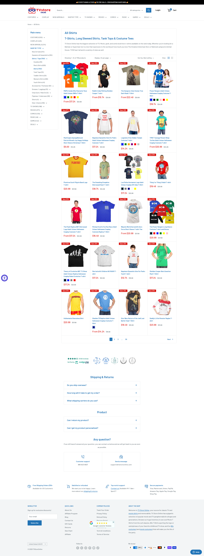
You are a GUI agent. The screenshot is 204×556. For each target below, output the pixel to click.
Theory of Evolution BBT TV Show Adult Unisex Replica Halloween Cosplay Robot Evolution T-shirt (75, 273)
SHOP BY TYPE (73, 17)
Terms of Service (103, 534)
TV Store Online (143, 510)
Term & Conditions (103, 531)
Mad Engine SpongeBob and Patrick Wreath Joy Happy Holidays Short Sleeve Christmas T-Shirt (76, 140)
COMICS (113, 17)
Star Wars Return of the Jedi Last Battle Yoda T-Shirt (132, 319)
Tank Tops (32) (39, 72)
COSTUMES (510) (36, 37)
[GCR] (91, 523)
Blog (66, 517)
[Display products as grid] (169, 58)
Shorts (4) (35, 99)
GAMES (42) (34, 121)
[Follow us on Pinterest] (89, 547)
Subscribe (34, 523)
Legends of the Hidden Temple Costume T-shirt (131, 139)
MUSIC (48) (34, 117)
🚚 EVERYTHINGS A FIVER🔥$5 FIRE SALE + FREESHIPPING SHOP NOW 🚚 (102, 2)
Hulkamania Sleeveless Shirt (74, 318)
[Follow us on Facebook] (77, 547)
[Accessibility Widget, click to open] (4, 278)
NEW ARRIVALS (58, 17)
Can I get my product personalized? (82, 428)
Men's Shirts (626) (40, 65)
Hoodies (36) (38, 62)
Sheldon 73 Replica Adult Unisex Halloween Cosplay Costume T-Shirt (103, 320)
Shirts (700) (38, 69)
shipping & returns (91, 491)
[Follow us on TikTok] (97, 547)
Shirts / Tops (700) (38, 58)
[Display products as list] (172, 58)
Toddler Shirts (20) (40, 75)
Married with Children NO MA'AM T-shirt (104, 272)
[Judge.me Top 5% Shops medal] (123, 360)
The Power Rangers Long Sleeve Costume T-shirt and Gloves (161, 228)
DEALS (146, 17)
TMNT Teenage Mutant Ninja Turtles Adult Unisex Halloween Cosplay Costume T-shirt (161, 140)
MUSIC (124, 17)
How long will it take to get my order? (83, 393)
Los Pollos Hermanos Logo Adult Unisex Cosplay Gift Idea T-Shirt (132, 183)
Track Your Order (103, 510)
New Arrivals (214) (38, 52)
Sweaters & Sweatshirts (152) (42, 55)
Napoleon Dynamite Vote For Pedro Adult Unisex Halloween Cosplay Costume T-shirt (104, 140)
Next (169, 339)
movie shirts (133, 513)
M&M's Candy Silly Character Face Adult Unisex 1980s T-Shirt (75, 92)
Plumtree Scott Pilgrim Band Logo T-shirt (75, 183)
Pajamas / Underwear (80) (41, 96)
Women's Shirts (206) (41, 79)
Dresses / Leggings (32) (40, 89)
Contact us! (115, 488)
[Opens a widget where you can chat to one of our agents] (196, 552)
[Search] (148, 10)
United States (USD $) (35, 544)
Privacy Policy (102, 513)
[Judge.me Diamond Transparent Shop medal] (97, 360)
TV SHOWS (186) (36, 106)
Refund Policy (102, 517)
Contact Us (69, 520)
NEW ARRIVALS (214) (38, 45)
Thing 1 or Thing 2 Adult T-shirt (160, 182)
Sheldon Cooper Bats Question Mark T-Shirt (160, 272)
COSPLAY (45, 17)
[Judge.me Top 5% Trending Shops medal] (132, 360)
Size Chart (68, 531)
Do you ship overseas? (77, 385)
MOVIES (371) (35, 110)
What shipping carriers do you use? (82, 400)
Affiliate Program (71, 513)
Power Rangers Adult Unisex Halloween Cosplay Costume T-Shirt (160, 93)
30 (126, 339)
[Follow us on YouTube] (93, 547)
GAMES (135, 17)
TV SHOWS (88, 17)
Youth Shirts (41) (39, 82)
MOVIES (101, 17)
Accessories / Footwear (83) (42, 86)
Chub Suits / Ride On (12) (40, 93)
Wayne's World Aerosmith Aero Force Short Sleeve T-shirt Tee (131, 228)
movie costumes (146, 529)
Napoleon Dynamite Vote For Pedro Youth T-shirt (133, 272)
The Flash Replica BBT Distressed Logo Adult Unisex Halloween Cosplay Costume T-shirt (75, 229)
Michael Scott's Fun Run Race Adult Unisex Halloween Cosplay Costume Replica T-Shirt (104, 229)
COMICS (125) (35, 114)
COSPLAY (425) (36, 41)
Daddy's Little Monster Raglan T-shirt (161, 319)
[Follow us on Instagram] (85, 547)
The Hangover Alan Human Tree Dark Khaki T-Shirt (132, 92)
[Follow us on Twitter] (81, 547)
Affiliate (68, 534)
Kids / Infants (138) (38, 103)
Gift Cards (68, 524)
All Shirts (37, 24)
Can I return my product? (78, 420)
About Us (68, 510)
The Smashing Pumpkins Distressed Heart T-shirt (100, 183)
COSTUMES (32, 17)
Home (30, 24)
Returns (68, 527)
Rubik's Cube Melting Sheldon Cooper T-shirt (102, 92)
